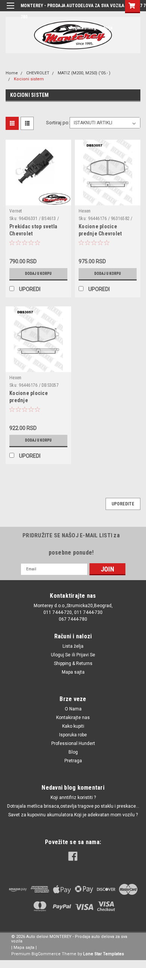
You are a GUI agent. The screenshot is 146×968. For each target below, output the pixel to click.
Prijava (76, 27)
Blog (73, 752)
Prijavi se (85, 654)
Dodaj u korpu (38, 273)
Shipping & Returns (73, 663)
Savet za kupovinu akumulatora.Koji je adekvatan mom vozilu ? (73, 814)
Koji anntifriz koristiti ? (73, 797)
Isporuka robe (73, 734)
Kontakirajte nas (73, 717)
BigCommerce (46, 953)
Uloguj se (60, 654)
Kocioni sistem (29, 79)
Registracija (100, 27)
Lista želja (73, 646)
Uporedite (123, 504)
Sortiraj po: (58, 122)
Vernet (15, 211)
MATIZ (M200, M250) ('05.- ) (84, 73)
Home (12, 73)
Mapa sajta (73, 672)
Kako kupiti (73, 726)
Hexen (85, 211)
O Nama (73, 709)
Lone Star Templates (103, 953)
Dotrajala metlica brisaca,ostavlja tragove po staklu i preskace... (73, 806)
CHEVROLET (37, 73)
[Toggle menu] (10, 10)
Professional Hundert (73, 743)
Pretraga (73, 760)
